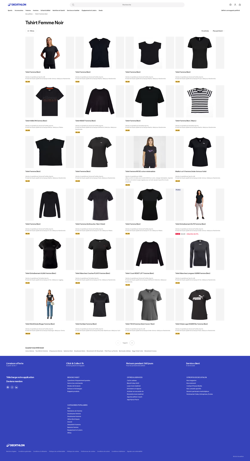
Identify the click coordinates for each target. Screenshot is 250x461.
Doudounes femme (74, 413)
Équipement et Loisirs (89, 10)
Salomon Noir (68, 351)
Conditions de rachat (103, 451)
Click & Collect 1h (75, 364)
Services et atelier (73, 10)
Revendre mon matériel (135, 394)
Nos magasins (191, 380)
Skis (68, 408)
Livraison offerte (14, 364)
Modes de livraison (73, 386)
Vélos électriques (73, 419)
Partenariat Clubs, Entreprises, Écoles (200, 394)
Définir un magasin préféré (230, 10)
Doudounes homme (74, 416)
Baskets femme (72, 427)
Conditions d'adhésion (118, 451)
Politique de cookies (73, 451)
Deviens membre (14, 381)
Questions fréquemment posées (78, 380)
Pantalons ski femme (74, 411)
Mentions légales (11, 451)
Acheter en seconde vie (135, 391)
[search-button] (73, 5)
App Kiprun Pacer (133, 399)
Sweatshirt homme (74, 424)
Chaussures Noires (55, 351)
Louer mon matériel (134, 386)
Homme (35, 10)
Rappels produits (73, 391)
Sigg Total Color (137, 351)
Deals (101, 10)
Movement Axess (150, 351)
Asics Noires (29, 351)
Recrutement (191, 383)
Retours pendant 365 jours (139, 364)
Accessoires (19, 10)
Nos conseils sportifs (194, 388)
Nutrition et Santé (59, 10)
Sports (10, 10)
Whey (69, 433)
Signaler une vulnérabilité (134, 451)
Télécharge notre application (20, 377)
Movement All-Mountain (95, 351)
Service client (193, 364)
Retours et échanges (74, 388)
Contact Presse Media (194, 386)
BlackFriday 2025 (133, 383)
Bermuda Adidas (125, 351)
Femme (28, 10)
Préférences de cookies (88, 451)
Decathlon (29, 14)
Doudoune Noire (79, 351)
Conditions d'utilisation (40, 451)
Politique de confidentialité (57, 451)
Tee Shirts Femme (41, 351)
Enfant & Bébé (45, 10)
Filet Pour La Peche (111, 351)
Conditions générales (24, 451)
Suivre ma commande (75, 383)
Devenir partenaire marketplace (198, 391)
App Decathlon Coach (134, 397)
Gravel (69, 422)
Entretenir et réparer (134, 388)
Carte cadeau (132, 380)
